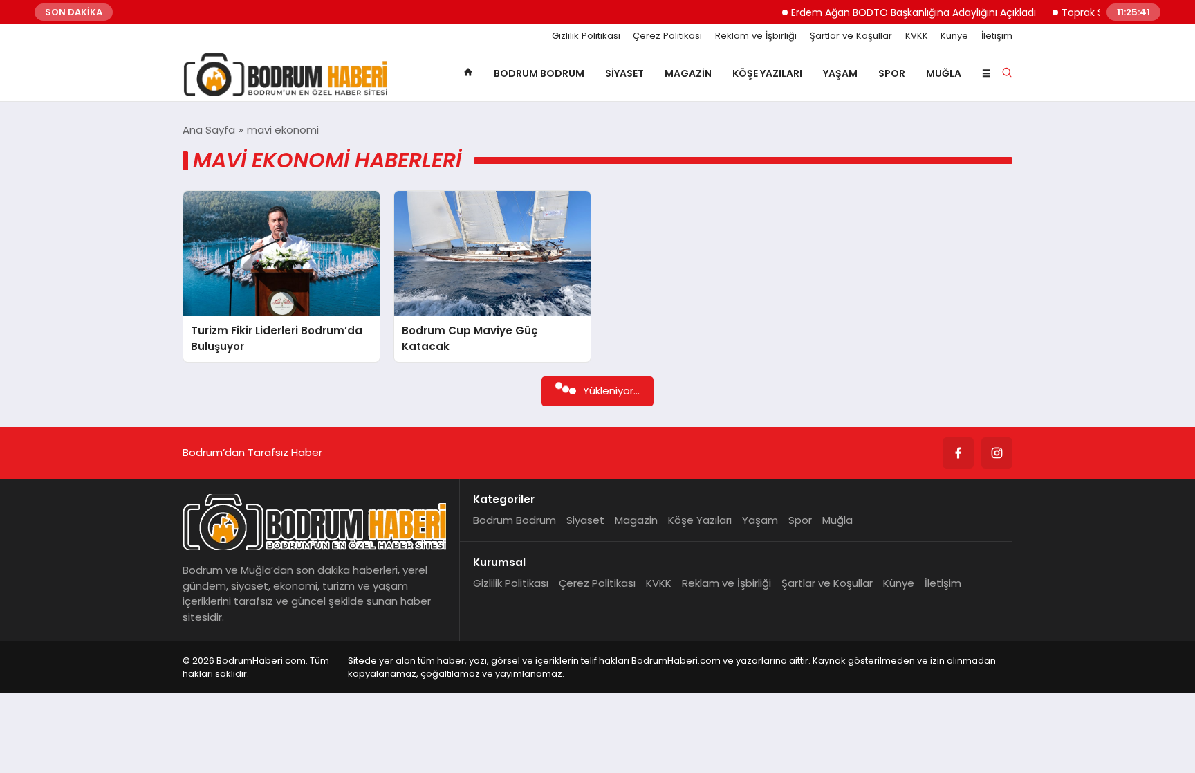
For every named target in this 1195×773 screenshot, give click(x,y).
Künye (954, 36)
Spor (891, 73)
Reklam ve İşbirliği (756, 36)
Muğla (943, 73)
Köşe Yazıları (767, 73)
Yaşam (840, 73)
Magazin (688, 73)
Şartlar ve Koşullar (851, 36)
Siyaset (624, 73)
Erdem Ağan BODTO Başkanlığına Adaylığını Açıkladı (897, 12)
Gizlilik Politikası (586, 36)
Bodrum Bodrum (539, 73)
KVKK (916, 36)
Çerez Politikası (667, 36)
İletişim (996, 36)
